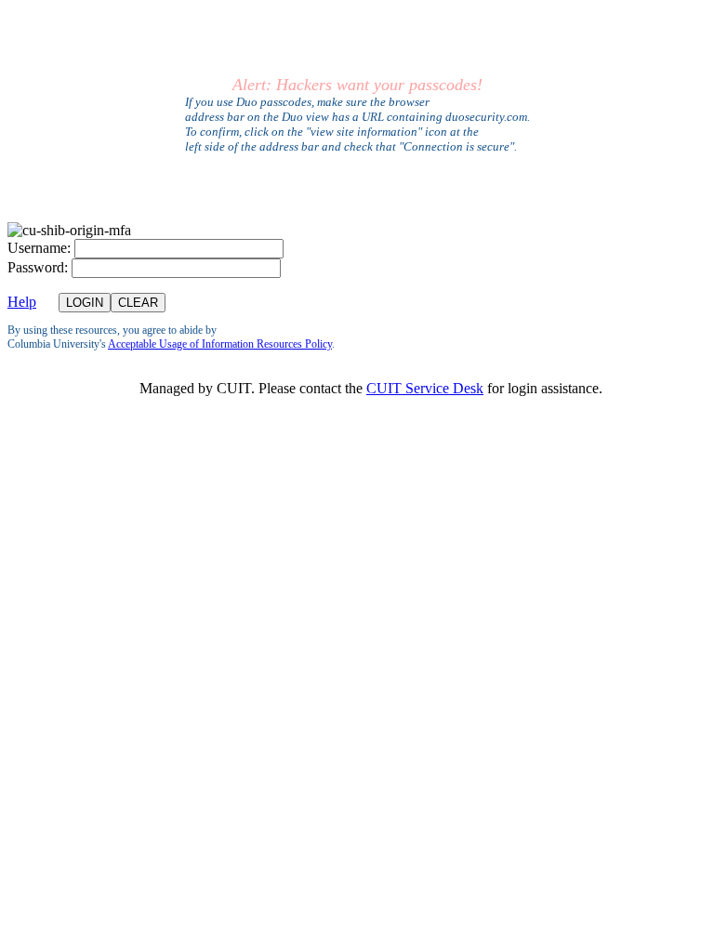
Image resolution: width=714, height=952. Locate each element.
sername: (39, 248)
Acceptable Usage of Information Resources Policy (220, 343)
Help (21, 302)
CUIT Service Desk (424, 388)
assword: (37, 267)
